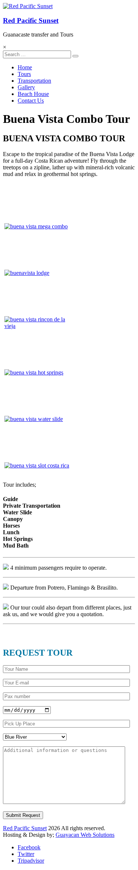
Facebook (29, 847)
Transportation (34, 80)
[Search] (75, 56)
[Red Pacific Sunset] (28, 6)
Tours (24, 74)
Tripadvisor (31, 860)
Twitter (26, 854)
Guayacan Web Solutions (85, 835)
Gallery (26, 87)
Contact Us (31, 100)
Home (25, 67)
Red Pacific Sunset (31, 20)
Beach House (33, 94)
